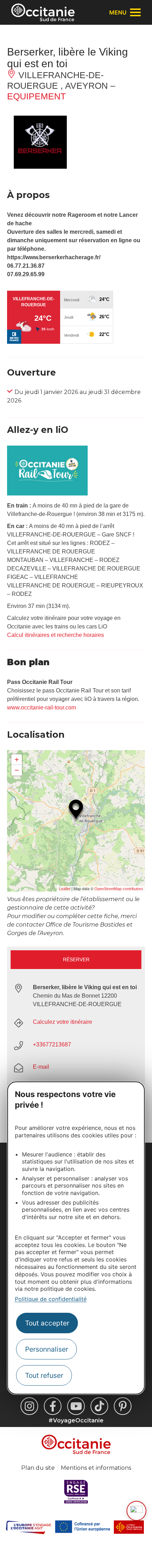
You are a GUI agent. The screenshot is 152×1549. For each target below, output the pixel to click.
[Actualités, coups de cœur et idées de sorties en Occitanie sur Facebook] (53, 1406)
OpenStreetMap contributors (118, 889)
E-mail (41, 1067)
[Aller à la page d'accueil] (43, 12)
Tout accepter (47, 1323)
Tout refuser (44, 1375)
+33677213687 (52, 1045)
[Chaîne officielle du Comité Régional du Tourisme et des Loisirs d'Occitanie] (76, 1406)
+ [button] (16, 759)
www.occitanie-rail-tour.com (41, 707)
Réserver (76, 959)
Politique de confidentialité (51, 1299)
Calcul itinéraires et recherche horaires (55, 635)
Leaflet (64, 889)
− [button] (16, 770)
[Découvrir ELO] (136, 1511)
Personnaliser (46, 1349)
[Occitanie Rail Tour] (47, 494)
